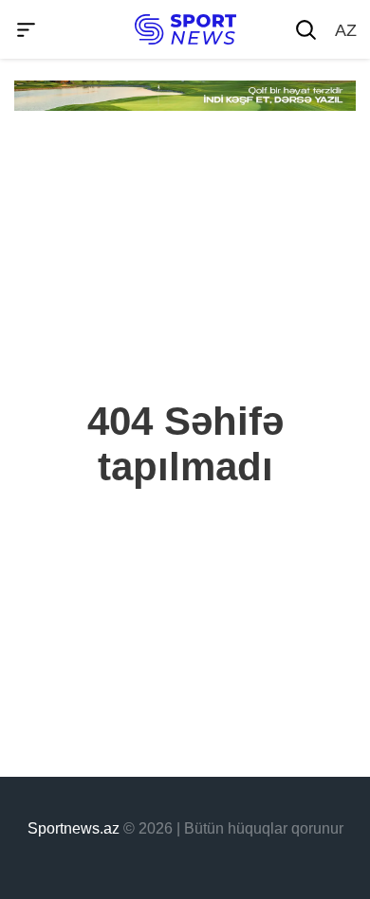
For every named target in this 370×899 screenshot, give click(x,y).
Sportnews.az (74, 828)
